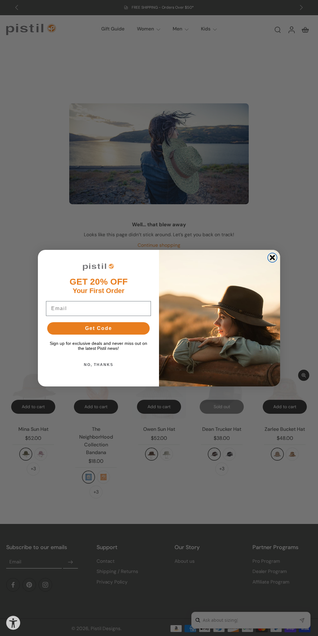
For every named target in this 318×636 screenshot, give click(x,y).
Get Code (98, 328)
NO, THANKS (98, 365)
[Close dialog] (272, 257)
